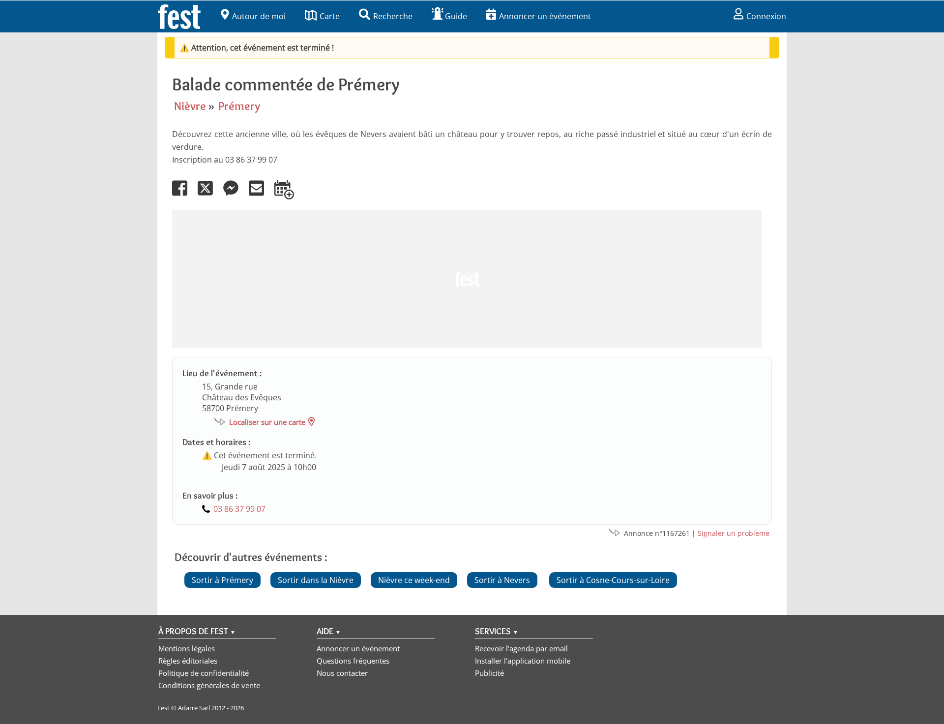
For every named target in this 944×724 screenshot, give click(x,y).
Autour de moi (259, 16)
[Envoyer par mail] (260, 195)
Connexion (766, 16)
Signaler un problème (733, 533)
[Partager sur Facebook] (184, 195)
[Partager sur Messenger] (235, 195)
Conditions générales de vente (209, 685)
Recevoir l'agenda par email (521, 648)
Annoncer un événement (545, 16)
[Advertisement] (467, 279)
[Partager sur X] (209, 195)
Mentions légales (186, 648)
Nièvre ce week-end (414, 580)
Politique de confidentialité (203, 673)
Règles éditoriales (187, 661)
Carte (330, 16)
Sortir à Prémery (222, 580)
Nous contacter (342, 673)
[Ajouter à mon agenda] (288, 195)
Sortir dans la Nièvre (316, 580)
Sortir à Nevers (502, 580)
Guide (456, 16)
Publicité (489, 673)
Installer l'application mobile (522, 661)
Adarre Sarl (194, 707)
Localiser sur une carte (267, 422)
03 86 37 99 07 (239, 508)
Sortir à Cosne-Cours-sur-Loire (613, 580)
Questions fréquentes (353, 661)
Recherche (393, 16)
